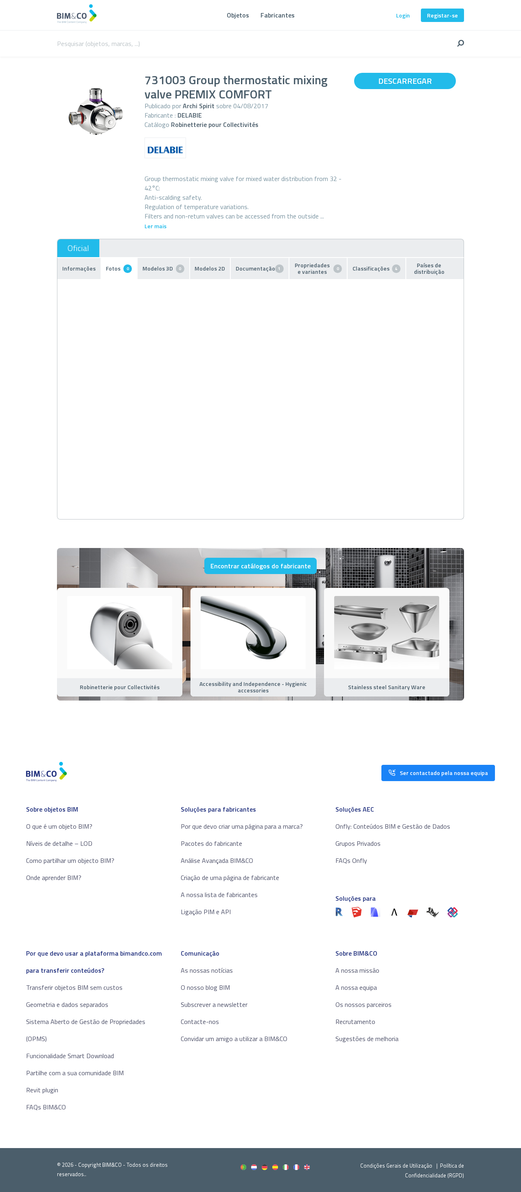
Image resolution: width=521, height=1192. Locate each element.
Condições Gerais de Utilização (396, 1165)
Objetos (238, 15)
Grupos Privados (358, 843)
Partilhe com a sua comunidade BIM (75, 1073)
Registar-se (442, 15)
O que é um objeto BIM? (59, 826)
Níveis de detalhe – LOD (59, 843)
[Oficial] (78, 248)
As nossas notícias (207, 970)
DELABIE (189, 115)
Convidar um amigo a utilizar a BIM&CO (234, 1039)
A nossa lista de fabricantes (219, 894)
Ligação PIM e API (206, 912)
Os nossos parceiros (363, 1004)
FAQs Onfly (351, 860)
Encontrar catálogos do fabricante (260, 566)
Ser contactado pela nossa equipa (444, 772)
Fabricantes (277, 15)
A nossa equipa (356, 987)
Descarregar (405, 80)
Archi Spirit (199, 106)
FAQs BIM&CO (46, 1107)
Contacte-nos (200, 1021)
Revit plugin (42, 1090)
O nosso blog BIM (205, 987)
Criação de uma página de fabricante (230, 877)
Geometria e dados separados (67, 1004)
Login (403, 15)
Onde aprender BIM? (53, 877)
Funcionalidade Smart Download (70, 1056)
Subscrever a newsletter (214, 1004)
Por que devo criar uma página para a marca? (242, 826)
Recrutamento (355, 1021)
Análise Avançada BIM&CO (217, 860)
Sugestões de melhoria (366, 1039)
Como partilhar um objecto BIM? (70, 860)
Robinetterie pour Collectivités (214, 124)
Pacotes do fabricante (211, 843)
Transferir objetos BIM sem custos (74, 987)
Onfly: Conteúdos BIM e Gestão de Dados (392, 826)
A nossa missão (357, 970)
